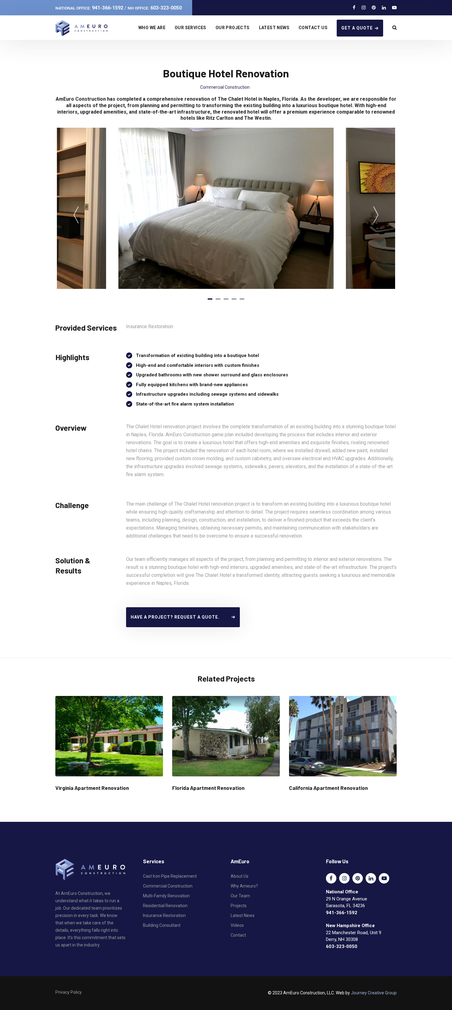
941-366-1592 (89, 8)
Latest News (274, 27)
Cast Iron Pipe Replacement (170, 876)
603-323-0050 (155, 8)
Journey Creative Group (374, 992)
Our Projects (233, 27)
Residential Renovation (165, 905)
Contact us (313, 27)
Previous (76, 214)
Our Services (190, 27)
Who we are (151, 27)
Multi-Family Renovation (166, 895)
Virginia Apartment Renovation (92, 788)
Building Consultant (161, 925)
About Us (239, 876)
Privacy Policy (68, 992)
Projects (239, 905)
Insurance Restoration (164, 915)
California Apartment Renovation (328, 788)
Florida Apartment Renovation (208, 788)
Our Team (240, 895)
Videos (237, 925)
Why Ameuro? (244, 886)
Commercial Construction (225, 87)
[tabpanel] (226, 208)
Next (376, 214)
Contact (238, 935)
